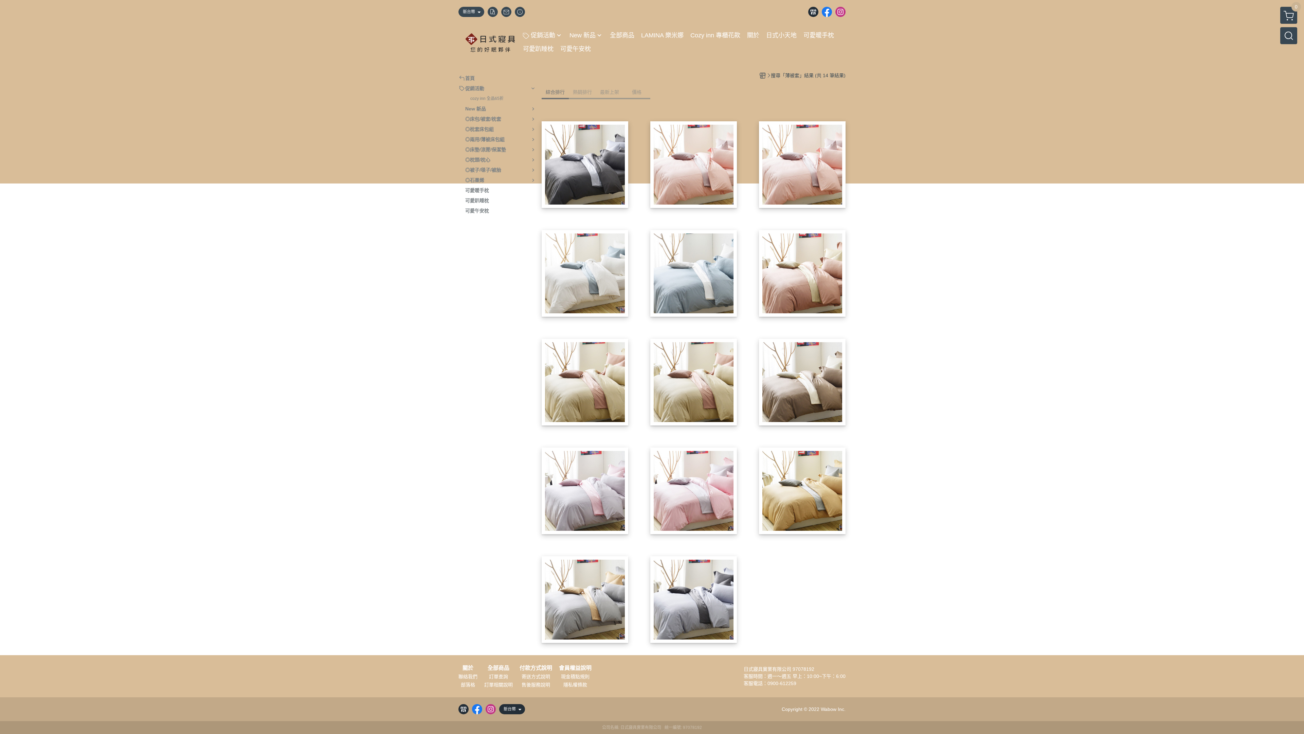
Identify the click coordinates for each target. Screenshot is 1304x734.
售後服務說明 (536, 684)
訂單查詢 (498, 676)
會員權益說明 (575, 668)
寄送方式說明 (536, 676)
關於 (468, 668)
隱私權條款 (575, 684)
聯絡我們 (467, 676)
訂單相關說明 (498, 684)
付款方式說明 (536, 668)
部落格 (468, 684)
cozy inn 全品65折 (487, 98)
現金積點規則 (575, 676)
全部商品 (498, 668)
